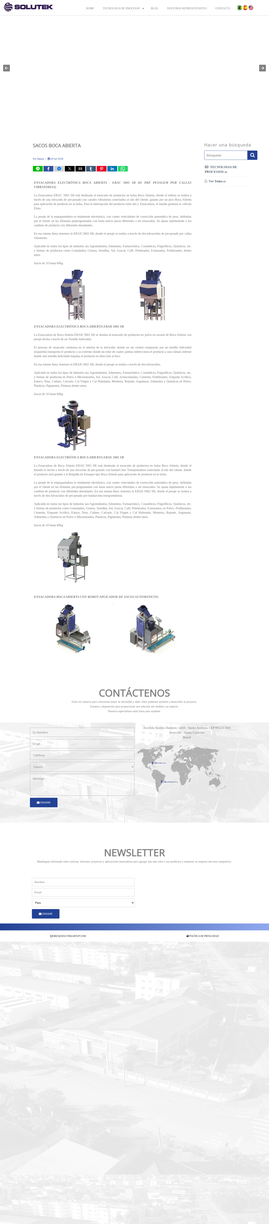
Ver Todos (217, 181)
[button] (6, 68)
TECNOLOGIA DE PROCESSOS (221, 169)
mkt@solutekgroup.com (69, 936)
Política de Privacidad (204, 936)
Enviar (45, 802)
